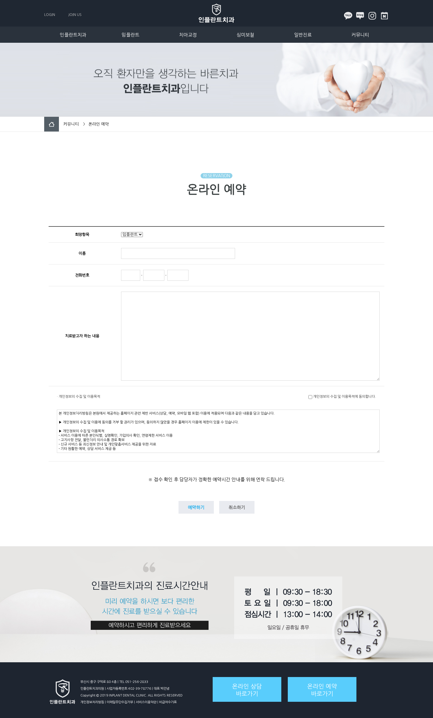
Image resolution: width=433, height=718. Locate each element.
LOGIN (49, 15)
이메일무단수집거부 (120, 702)
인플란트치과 (73, 34)
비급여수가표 (168, 702)
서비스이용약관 (146, 702)
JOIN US (75, 15)
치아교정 (188, 34)
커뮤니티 (360, 34)
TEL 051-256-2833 (133, 682)
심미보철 (245, 34)
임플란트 (130, 34)
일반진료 (303, 34)
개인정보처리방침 (92, 702)
